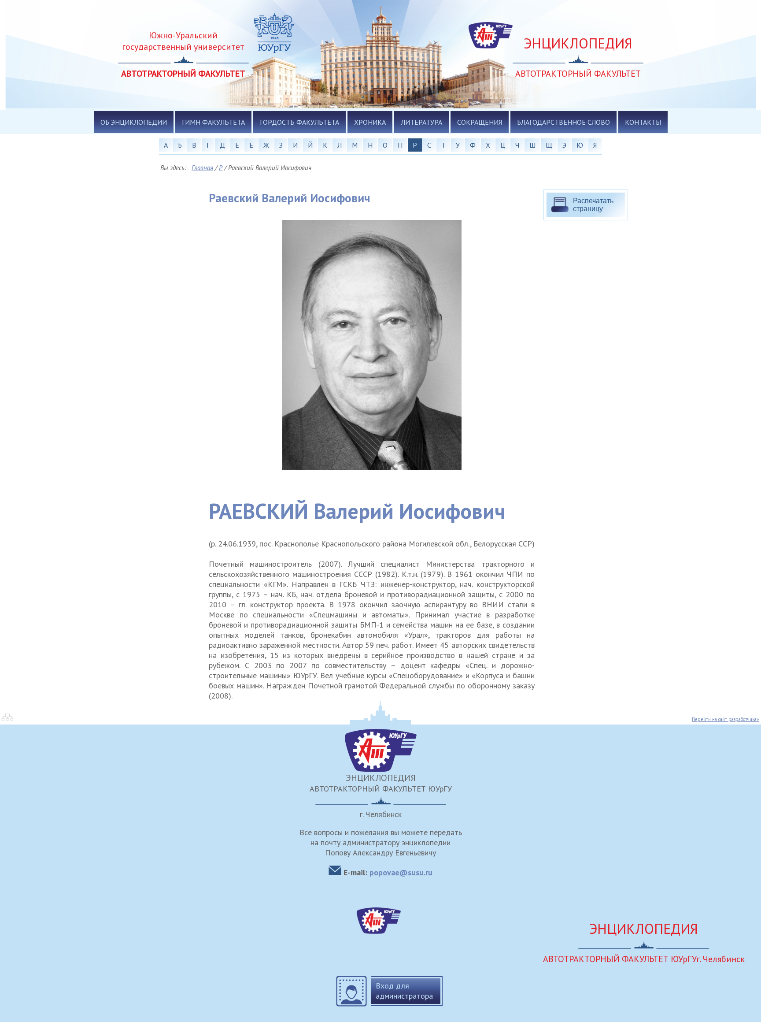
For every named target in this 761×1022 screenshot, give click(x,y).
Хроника (370, 122)
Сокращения (479, 122)
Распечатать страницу (593, 204)
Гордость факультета (299, 122)
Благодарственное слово (563, 122)
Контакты (643, 122)
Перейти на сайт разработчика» (725, 719)
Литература (421, 122)
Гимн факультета (213, 122)
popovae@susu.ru (400, 872)
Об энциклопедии (133, 122)
